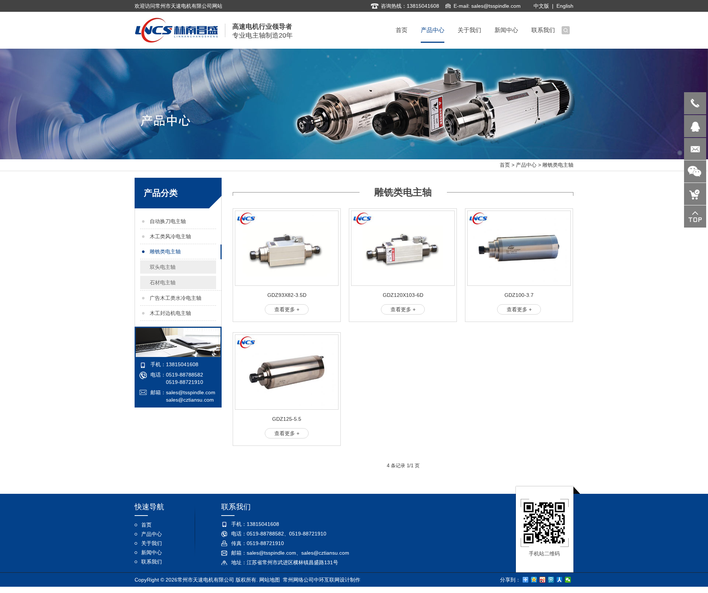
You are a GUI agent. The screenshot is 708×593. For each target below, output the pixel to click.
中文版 (541, 6)
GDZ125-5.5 (286, 419)
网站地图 (269, 580)
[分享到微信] (568, 580)
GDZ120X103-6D (403, 295)
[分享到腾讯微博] (551, 580)
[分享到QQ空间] (534, 580)
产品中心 (526, 165)
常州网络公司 (298, 580)
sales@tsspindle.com (496, 6)
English (564, 6)
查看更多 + (286, 309)
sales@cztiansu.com (190, 400)
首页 (505, 165)
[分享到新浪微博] (542, 580)
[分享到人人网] (559, 580)
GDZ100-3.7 (519, 295)
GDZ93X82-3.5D (286, 295)
